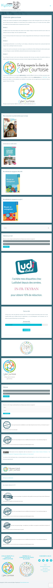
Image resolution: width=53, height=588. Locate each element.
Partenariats (45, 571)
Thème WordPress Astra (24, 582)
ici (34, 103)
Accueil (45, 564)
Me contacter (45, 568)
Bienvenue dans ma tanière (45, 566)
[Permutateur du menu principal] (50, 5)
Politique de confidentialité (8, 477)
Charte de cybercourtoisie (45, 569)
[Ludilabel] (26, 277)
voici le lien (45, 77)
